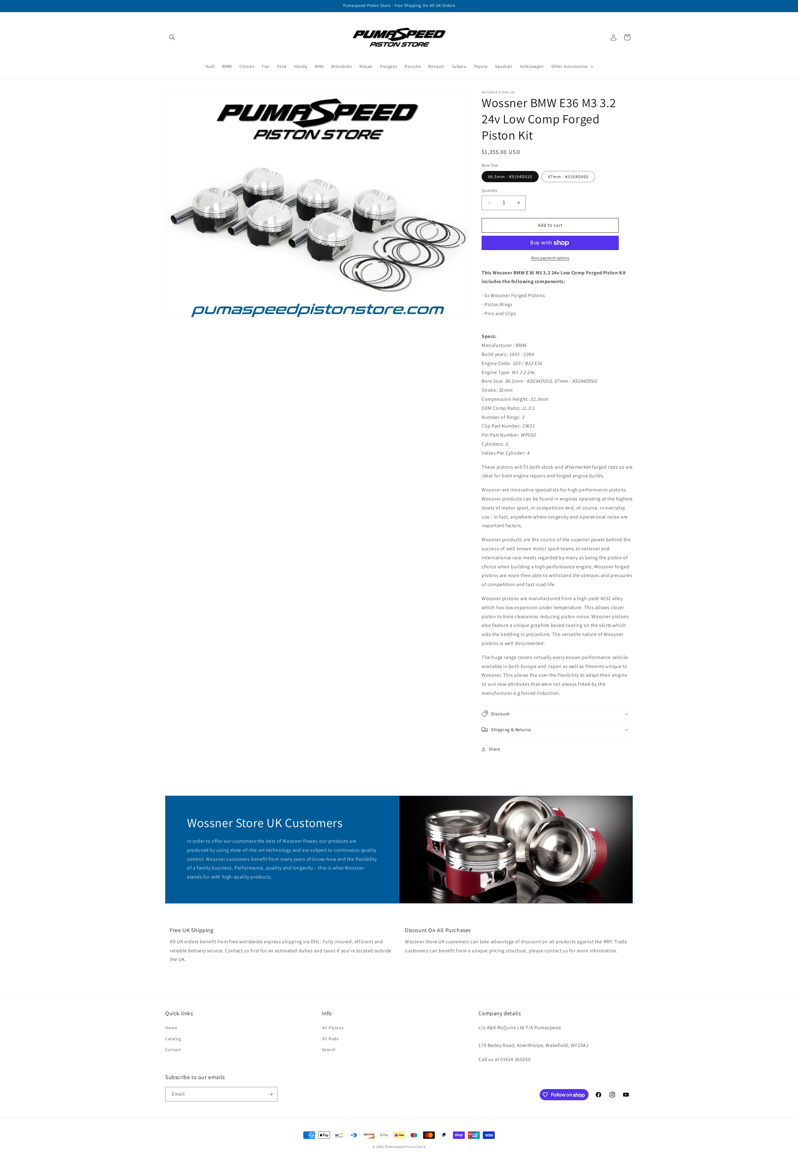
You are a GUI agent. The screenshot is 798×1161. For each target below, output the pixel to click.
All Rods (330, 1038)
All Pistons (333, 1028)
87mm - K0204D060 (568, 176)
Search (329, 1049)
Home (171, 1028)
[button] (172, 37)
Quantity (489, 190)
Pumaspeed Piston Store (405, 1146)
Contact (173, 1049)
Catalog (173, 1038)
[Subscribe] (270, 1094)
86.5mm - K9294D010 (510, 176)
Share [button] (494, 749)
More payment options (550, 257)
